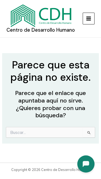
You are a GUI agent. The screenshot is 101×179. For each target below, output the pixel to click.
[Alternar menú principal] (89, 18)
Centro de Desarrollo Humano (40, 30)
